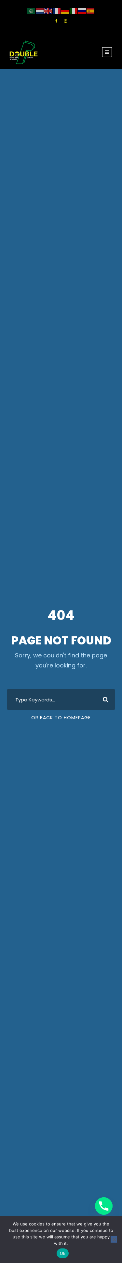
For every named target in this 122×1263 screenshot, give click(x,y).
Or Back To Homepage (61, 717)
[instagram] (65, 21)
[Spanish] (91, 10)
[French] (57, 10)
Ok (63, 1253)
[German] (65, 10)
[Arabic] (31, 10)
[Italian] (74, 10)
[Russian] (82, 10)
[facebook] (56, 21)
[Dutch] (40, 10)
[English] (48, 10)
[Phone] (104, 1206)
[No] (114, 1239)
